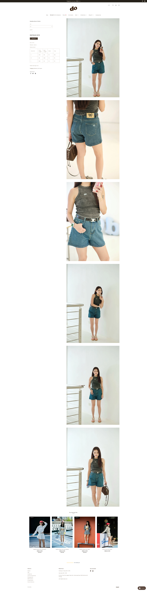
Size (30, 24)
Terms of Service (31, 581)
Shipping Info (30, 577)
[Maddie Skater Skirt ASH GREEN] (62, 532)
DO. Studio (70, 15)
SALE (76, 15)
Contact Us (30, 574)
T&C (28, 572)
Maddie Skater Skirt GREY (85, 549)
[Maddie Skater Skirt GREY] (84, 532)
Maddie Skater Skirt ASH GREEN (62, 549)
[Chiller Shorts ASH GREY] (107, 532)
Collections (83, 15)
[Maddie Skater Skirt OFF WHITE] (39, 532)
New (47, 15)
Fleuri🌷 (65, 15)
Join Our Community (32, 575)
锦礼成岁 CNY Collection (55, 15)
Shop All (91, 15)
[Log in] (115, 5)
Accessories (98, 15)
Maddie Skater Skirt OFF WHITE (39, 549)
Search (29, 570)
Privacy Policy (30, 580)
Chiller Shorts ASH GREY (107, 549)
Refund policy (30, 578)
